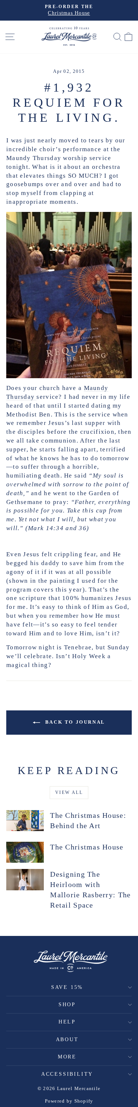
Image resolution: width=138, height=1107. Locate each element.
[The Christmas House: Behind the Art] (25, 820)
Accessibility (67, 1074)
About (67, 1039)
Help (67, 1022)
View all (69, 792)
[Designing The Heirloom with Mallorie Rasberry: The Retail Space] (25, 879)
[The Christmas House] (25, 852)
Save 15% (67, 987)
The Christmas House (86, 847)
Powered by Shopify (69, 1101)
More (67, 1057)
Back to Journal (74, 722)
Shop (67, 1004)
